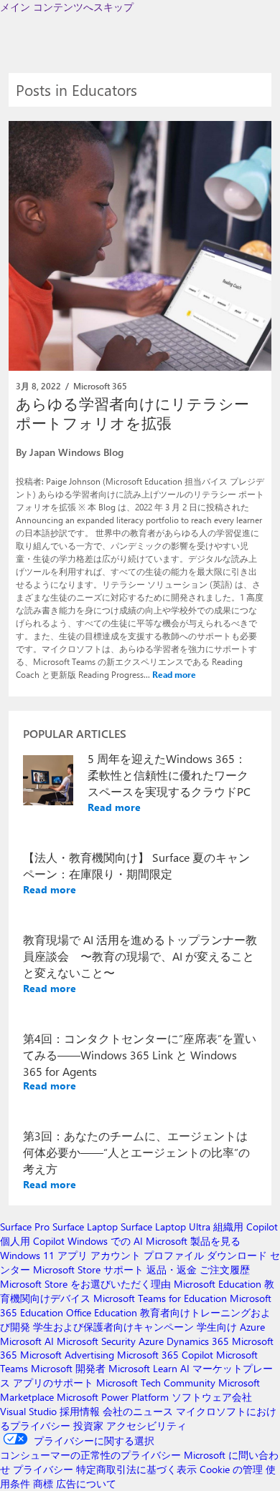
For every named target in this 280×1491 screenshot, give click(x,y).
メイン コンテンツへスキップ (67, 7)
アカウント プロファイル (147, 1255)
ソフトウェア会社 (212, 1397)
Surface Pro (25, 1226)
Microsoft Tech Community (155, 1382)
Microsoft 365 (100, 386)
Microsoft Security (96, 1341)
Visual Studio (28, 1411)
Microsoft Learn (142, 1368)
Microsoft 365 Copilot (165, 1354)
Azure (151, 1341)
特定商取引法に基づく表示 (136, 1469)
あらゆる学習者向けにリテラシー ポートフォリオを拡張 (132, 412)
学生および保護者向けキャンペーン (113, 1327)
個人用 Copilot (32, 1241)
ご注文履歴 (225, 1269)
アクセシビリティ (146, 1425)
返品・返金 (171, 1269)
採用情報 (80, 1411)
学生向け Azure (231, 1327)
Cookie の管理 (231, 1469)
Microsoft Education (217, 1284)
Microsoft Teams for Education (160, 1298)
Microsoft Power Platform (113, 1397)
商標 (43, 1483)
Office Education (101, 1312)
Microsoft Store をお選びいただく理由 (85, 1284)
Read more (174, 674)
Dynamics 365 (198, 1341)
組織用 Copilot (245, 1226)
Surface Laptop (85, 1226)
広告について (86, 1483)
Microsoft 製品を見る (193, 1241)
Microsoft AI (27, 1341)
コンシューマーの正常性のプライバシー (90, 1455)
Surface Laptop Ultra (165, 1226)
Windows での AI (105, 1241)
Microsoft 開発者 (68, 1368)
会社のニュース (138, 1411)
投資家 (88, 1425)
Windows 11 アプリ (44, 1255)
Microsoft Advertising (67, 1354)
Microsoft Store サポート (88, 1269)
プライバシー (43, 1469)
